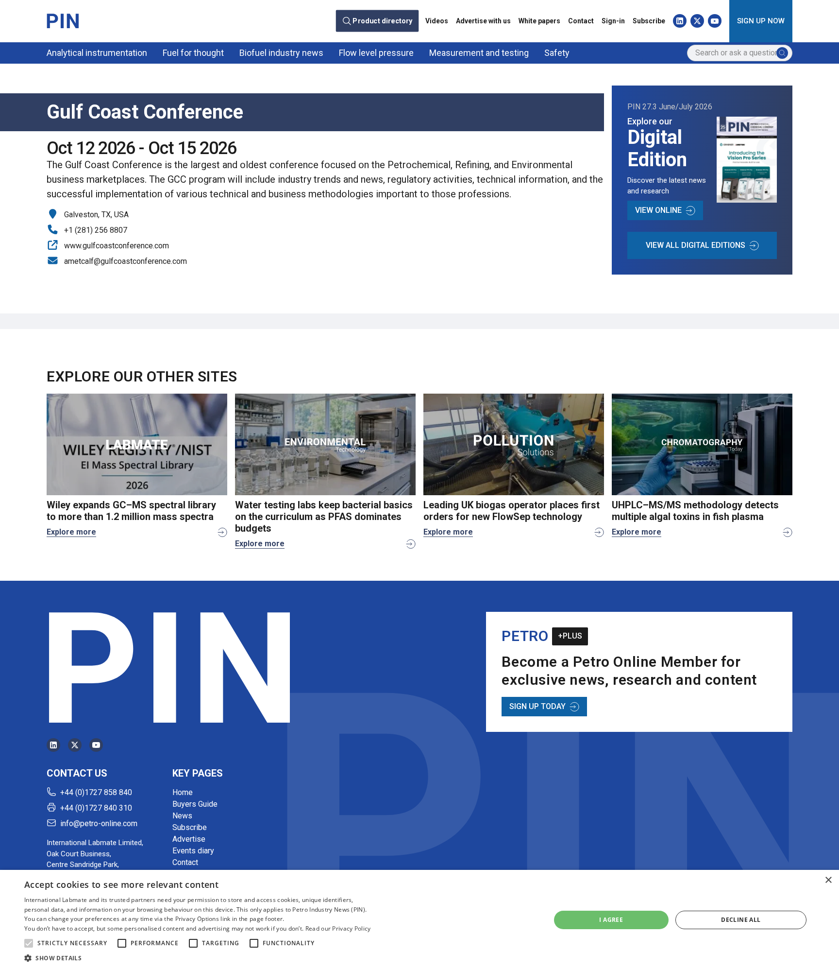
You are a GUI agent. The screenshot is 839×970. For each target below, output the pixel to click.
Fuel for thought (193, 53)
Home (182, 792)
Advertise (188, 839)
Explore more (71, 532)
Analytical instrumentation (97, 53)
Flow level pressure (376, 53)
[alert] (419, 920)
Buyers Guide (195, 804)
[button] (28, 943)
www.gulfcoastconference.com (116, 245)
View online (658, 210)
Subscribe (649, 21)
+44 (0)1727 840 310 (96, 808)
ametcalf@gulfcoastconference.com (125, 261)
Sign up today (537, 706)
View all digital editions (695, 245)
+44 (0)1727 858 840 (96, 792)
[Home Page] (63, 21)
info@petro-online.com (98, 823)
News (182, 815)
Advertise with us (483, 21)
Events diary (193, 850)
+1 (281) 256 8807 (95, 230)
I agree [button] (611, 920)
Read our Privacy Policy (338, 928)
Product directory (382, 21)
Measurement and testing (479, 53)
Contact (581, 21)
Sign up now (761, 21)
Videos (436, 21)
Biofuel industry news (281, 53)
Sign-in (613, 21)
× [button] (828, 880)
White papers (539, 21)
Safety (557, 53)
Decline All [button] (740, 920)
